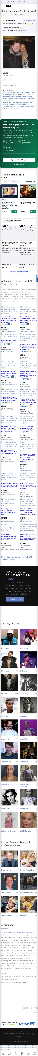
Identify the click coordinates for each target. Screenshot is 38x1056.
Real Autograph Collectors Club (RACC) (17, 932)
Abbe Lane (5, 808)
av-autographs (9, 351)
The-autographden (10, 331)
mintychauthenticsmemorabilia (10, 549)
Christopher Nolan (27, 893)
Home (16, 14)
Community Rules (27, 1039)
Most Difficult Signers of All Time (12, 27)
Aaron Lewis (24, 762)
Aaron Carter (25, 739)
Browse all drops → (32, 181)
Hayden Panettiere (27, 870)
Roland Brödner (22, 30)
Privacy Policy (19, 1039)
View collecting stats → (28, 20)
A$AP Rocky (5, 716)
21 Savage (5, 671)
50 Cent (4, 694)
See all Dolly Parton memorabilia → (19, 271)
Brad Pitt (23, 915)
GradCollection (9, 494)
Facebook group (26, 968)
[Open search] (35, 6)
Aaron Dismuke (6, 762)
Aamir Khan (5, 739)
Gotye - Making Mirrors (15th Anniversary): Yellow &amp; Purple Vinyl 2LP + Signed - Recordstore (9, 205)
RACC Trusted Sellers (12, 979)
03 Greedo (5, 648)
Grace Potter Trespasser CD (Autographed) (27, 203)
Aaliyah (23, 716)
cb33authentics (9, 410)
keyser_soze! (9, 439)
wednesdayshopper (11, 384)
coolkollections (9, 521)
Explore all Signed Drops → (19, 160)
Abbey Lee (24, 808)
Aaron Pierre (6, 784)
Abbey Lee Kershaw (8, 831)
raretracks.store (29, 331)
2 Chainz (23, 671)
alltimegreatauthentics (26, 470)
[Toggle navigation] (3, 6)
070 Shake (24, 648)
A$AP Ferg (24, 694)
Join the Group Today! (14, 599)
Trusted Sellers (9, 284)
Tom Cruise (5, 893)
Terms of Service (11, 1039)
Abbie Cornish (25, 831)
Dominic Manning (12, 30)
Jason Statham (6, 915)
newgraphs (27, 359)
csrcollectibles (9, 461)
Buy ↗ (14, 211)
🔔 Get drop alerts (19, 164)
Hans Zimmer (6, 870)
